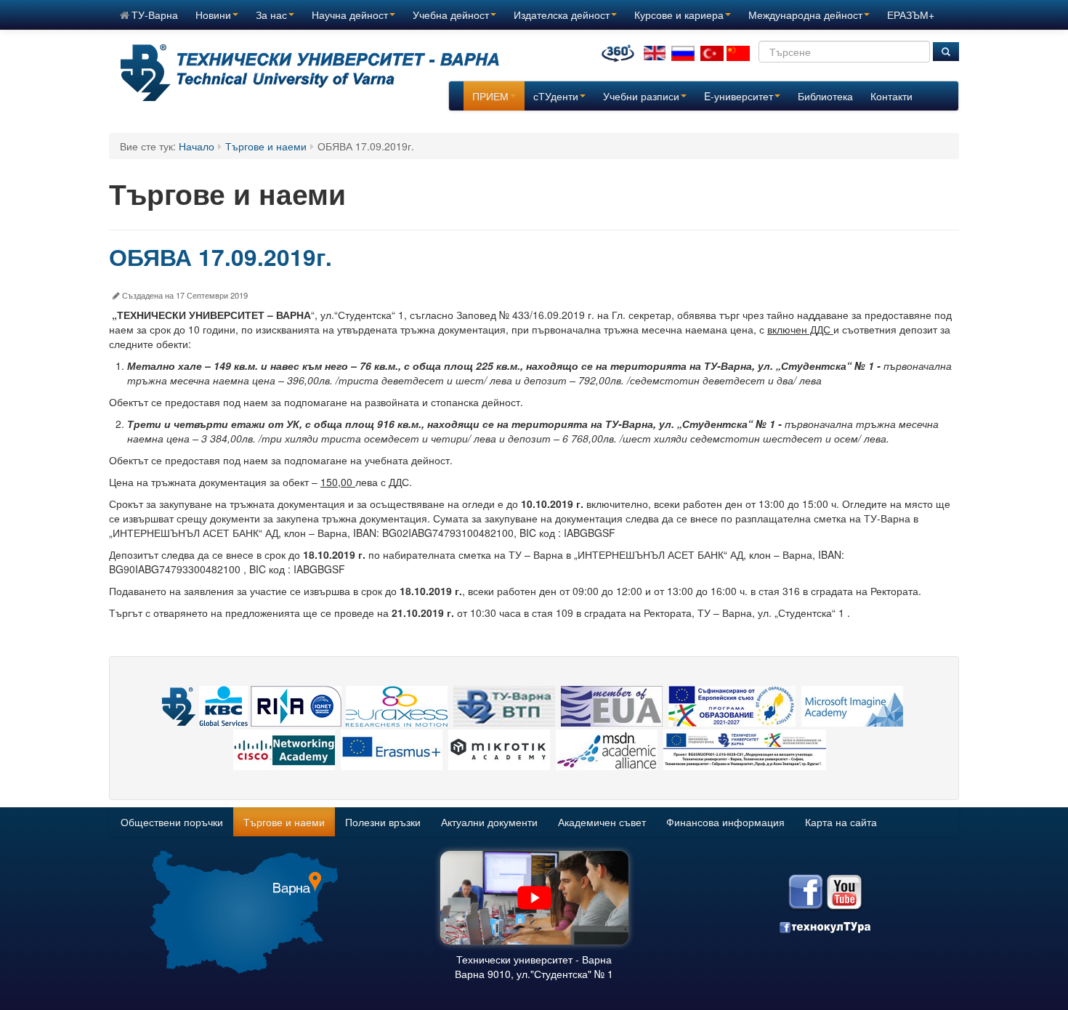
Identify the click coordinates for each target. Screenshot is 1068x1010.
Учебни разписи (641, 96)
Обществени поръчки (172, 822)
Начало (196, 146)
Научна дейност (350, 14)
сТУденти (555, 96)
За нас (271, 14)
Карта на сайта (841, 822)
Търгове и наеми (266, 146)
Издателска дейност (562, 14)
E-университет (738, 96)
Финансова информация (725, 822)
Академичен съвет (602, 822)
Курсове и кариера (679, 14)
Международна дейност (805, 14)
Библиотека (825, 96)
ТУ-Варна (155, 14)
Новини (213, 14)
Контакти (891, 96)
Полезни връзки (383, 822)
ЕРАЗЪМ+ (910, 14)
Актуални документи (489, 822)
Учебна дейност (451, 14)
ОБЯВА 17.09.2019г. (220, 257)
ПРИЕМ (490, 96)
